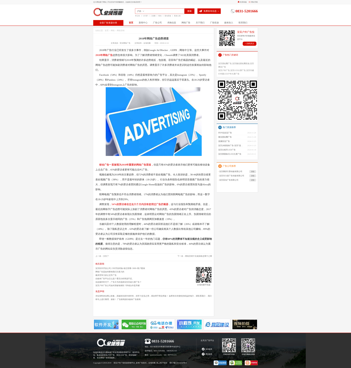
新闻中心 (143, 22)
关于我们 (200, 22)
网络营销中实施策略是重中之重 (198, 256)
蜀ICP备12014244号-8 (178, 363)
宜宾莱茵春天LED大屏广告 (229, 154)
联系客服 (243, 2)
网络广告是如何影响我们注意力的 (109, 272)
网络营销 (120, 31)
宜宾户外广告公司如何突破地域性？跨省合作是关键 (117, 285)
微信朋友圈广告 (225, 137)
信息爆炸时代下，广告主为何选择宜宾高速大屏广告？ (118, 282)
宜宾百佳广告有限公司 (236, 180)
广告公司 (157, 22)
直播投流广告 (224, 141)
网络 (113, 31)
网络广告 (186, 22)
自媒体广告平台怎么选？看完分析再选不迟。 (114, 279)
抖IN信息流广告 (225, 133)
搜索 (189, 11)
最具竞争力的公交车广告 (106, 275)
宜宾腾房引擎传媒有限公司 (236, 171)
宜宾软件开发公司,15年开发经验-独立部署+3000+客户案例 (120, 268)
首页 (131, 22)
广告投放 (214, 22)
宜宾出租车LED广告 (227, 150)
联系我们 (243, 22)
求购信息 (171, 22)
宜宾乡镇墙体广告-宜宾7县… (230, 146)
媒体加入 (228, 22)
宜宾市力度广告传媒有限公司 (236, 176)
